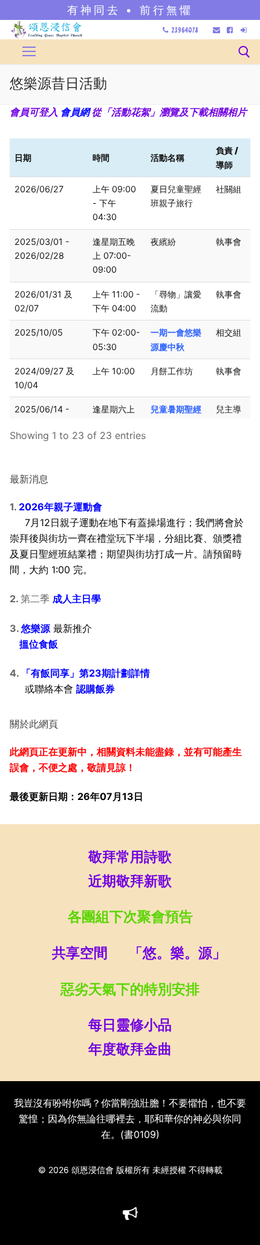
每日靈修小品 (130, 1024)
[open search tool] (244, 52)
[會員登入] (243, 30)
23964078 (184, 30)
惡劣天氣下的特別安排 (130, 989)
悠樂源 (35, 628)
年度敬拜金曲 (130, 1049)
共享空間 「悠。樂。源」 (130, 952)
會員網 (74, 112)
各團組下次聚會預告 (130, 916)
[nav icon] (29, 52)
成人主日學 (77, 599)
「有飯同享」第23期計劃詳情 (85, 673)
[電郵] (216, 30)
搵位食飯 (34, 644)
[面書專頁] (230, 30)
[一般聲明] (130, 1213)
